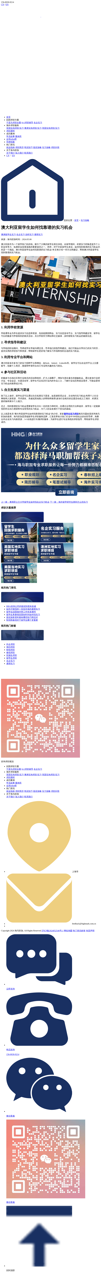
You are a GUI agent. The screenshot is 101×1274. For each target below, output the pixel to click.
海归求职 (10, 647)
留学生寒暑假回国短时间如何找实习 (23, 614)
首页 (8, 117)
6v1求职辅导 (27, 122)
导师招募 (10, 142)
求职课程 (10, 131)
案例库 (18, 136)
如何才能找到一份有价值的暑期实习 (23, 609)
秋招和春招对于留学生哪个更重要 (22, 620)
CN (2, 4)
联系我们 (28, 153)
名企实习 (38, 122)
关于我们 (10, 153)
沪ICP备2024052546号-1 (52, 931)
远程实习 (29, 234)
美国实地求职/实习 (50, 128)
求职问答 (55, 147)
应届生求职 (11, 655)
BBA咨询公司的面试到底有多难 (21, 606)
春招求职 (10, 652)
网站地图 (68, 931)
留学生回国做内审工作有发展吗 (21, 612)
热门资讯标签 (79, 931)
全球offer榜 (11, 139)
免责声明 (90, 931)
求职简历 (19, 147)
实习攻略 (46, 147)
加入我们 (19, 153)
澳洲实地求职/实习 (33, 128)
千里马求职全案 (13, 122)
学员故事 (10, 136)
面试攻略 (37, 147)
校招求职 (10, 650)
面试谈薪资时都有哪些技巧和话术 (22, 617)
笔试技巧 (28, 147)
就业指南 (10, 147)
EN (7, 4)
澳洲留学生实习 (8, 234)
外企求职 (10, 644)
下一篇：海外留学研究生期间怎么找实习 (69, 502)
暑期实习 (38, 234)
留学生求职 (11, 658)
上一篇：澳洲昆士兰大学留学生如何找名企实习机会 (25, 502)
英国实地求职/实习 (15, 128)
